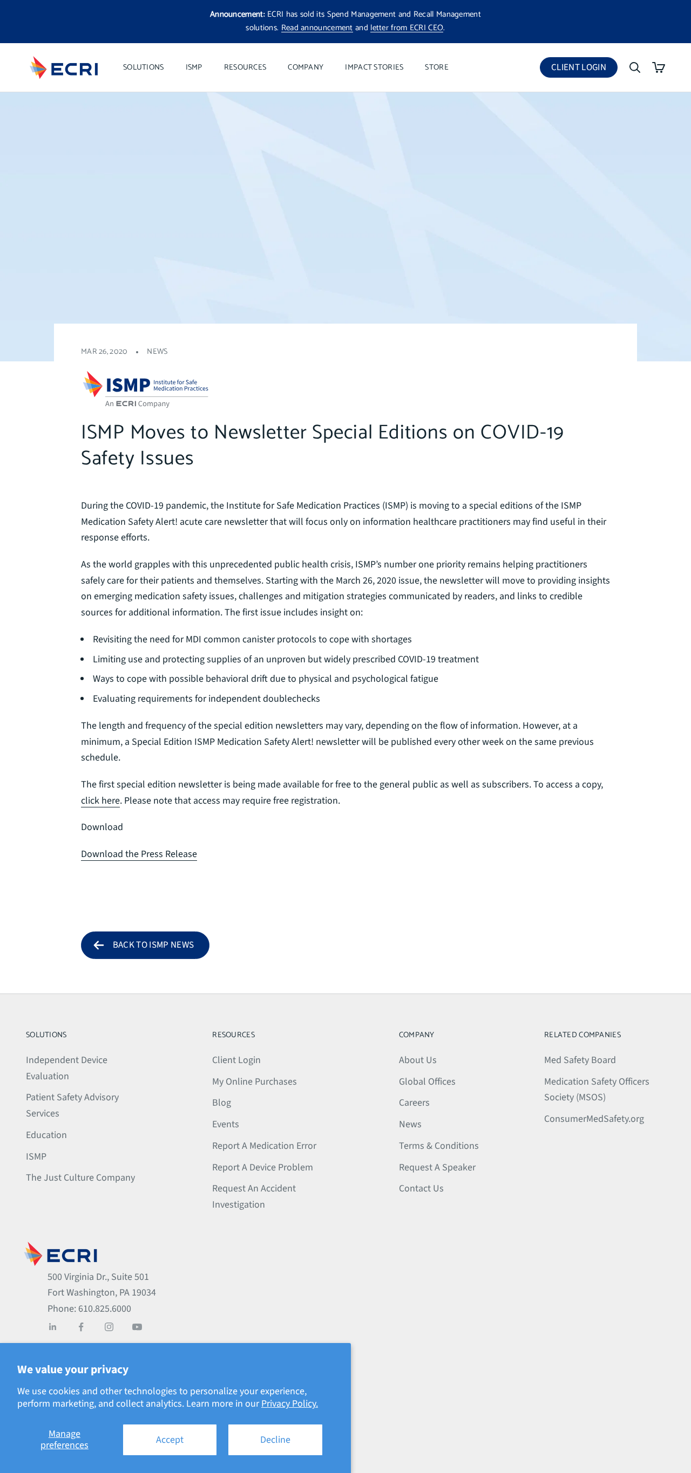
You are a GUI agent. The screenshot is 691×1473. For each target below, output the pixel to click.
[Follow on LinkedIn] (53, 1326)
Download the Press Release (139, 854)
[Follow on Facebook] (81, 1326)
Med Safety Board (580, 1060)
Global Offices (427, 1081)
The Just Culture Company (80, 1177)
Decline (275, 1440)
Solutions (143, 67)
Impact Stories (374, 67)
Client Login (584, 69)
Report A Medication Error (264, 1146)
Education (46, 1135)
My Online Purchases (254, 1081)
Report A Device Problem (262, 1167)
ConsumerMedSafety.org (594, 1119)
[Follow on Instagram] (109, 1326)
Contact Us (421, 1188)
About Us (418, 1060)
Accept (170, 1440)
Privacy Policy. (289, 1403)
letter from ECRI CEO (406, 28)
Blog (221, 1102)
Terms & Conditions (439, 1146)
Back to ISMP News (153, 944)
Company (305, 67)
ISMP (194, 67)
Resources (245, 67)
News (157, 351)
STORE (436, 67)
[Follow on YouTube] (137, 1326)
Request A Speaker (437, 1167)
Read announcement (317, 28)
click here (100, 800)
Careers (414, 1102)
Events (225, 1124)
